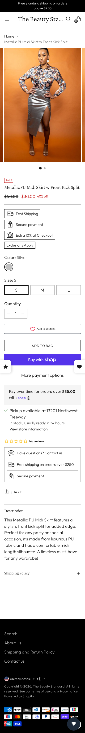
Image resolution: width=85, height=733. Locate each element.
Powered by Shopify (19, 696)
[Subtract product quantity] (8, 313)
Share (16, 492)
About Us (12, 643)
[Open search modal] (68, 19)
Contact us (14, 661)
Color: (15, 257)
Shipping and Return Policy (29, 652)
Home (9, 36)
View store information (28, 429)
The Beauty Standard (48, 686)
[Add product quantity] (23, 313)
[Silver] (8, 266)
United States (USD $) (25, 679)
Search (10, 633)
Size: (10, 280)
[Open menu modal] (7, 19)
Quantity (12, 303)
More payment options (42, 375)
